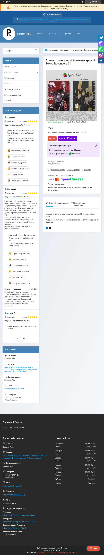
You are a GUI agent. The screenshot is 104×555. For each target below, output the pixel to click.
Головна (39, 34)
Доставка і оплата (12, 89)
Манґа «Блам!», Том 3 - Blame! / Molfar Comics (21, 327)
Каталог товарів (11, 72)
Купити (52, 138)
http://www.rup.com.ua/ (14, 427)
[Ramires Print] (9, 33)
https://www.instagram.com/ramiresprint (19, 522)
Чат (95, 548)
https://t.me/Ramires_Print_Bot (15, 528)
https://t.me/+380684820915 (14, 495)
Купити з (63, 138)
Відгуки (7, 101)
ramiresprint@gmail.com (14, 389)
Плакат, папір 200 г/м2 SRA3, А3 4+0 (21, 239)
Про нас (67, 34)
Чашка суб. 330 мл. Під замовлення (22, 235)
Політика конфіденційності (67, 552)
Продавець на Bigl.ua (52, 550)
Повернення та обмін (13, 95)
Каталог (52, 34)
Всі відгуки (21, 338)
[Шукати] (36, 51)
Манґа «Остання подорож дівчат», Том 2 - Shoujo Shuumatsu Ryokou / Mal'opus (20, 133)
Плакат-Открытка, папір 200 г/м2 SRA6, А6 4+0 (21, 244)
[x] (50, 228)
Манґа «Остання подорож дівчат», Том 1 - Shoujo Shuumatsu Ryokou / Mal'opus (20, 140)
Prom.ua (64, 548)
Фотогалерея (10, 67)
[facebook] (47, 228)
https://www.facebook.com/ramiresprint (19, 515)
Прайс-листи (9, 78)
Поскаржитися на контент (47, 552)
